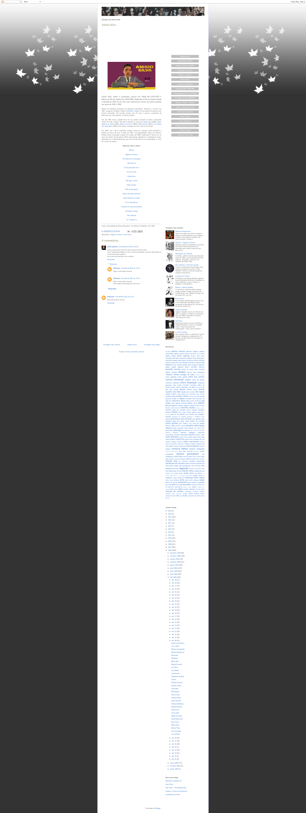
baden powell (171, 367)
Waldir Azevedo (176, 716)
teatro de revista (171, 482)
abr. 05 (174, 747)
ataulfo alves (187, 365)
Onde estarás (142, 124)
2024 (170, 511)
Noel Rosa (179, 321)
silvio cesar (169, 480)
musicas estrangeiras (172, 451)
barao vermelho (191, 367)
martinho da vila (199, 439)
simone (176, 480)
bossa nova (191, 372)
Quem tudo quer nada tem (132, 194)
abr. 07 (174, 741)
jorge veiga (185, 421)
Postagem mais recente (111, 345)
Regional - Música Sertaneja (185, 126)
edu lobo (176, 392)
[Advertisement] (131, 44)
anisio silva (127, 234)
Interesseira (147, 122)
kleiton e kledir (181, 425)
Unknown (116, 268)
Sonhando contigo (132, 111)
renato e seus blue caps (196, 468)
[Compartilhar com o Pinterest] (141, 231)
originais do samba (198, 459)
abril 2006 (173, 577)
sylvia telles (189, 480)
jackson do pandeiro (178, 414)
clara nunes (177, 385)
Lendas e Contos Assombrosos (176, 791)
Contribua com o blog (185, 135)
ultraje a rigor (187, 487)
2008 (170, 544)
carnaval (178, 379)
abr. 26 (174, 589)
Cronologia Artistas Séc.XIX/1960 (185, 93)
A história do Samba (182, 276)
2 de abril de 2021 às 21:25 (130, 278)
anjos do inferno (187, 360)
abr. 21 (174, 604)
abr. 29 (174, 580)
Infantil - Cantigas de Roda (185, 107)
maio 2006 (174, 574)
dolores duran (192, 389)
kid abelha (200, 423)
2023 (170, 514)
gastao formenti (181, 403)
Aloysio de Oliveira (177, 643)
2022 (170, 517)
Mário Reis (175, 661)
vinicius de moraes (174, 491)
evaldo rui (175, 399)
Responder (111, 259)
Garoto (173, 679)
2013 (170, 529)
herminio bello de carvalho (176, 410)
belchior (201, 367)
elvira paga (181, 394)
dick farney (173, 389)
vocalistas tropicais (191, 491)
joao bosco (175, 419)
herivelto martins (188, 408)
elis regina (199, 392)
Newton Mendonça (177, 652)
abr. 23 (174, 598)
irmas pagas (182, 412)
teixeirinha (182, 482)
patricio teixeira (190, 463)
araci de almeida (181, 362)
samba (195, 475)
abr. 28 (174, 583)
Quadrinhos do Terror (173, 794)
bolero (182, 372)
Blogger (157, 808)
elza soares (200, 394)
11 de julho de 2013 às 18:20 (128, 247)
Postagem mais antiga (152, 345)
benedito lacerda (173, 369)
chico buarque (188, 382)
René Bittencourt (177, 719)
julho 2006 (174, 568)
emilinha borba (171, 396)
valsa (180, 489)
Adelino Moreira (176, 707)
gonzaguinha (172, 405)
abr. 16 (174, 619)
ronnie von (169, 473)
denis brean (200, 387)
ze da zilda (175, 496)
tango (202, 480)
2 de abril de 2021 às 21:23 (130, 268)
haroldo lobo (194, 405)
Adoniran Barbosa (177, 704)
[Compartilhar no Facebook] (139, 231)
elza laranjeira (191, 394)
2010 (170, 538)
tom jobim (187, 484)
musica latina (180, 448)
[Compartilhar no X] (137, 231)
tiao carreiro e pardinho (196, 482)
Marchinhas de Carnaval (183, 254)
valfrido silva (173, 489)
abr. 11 (174, 634)
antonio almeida (199, 360)
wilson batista (194, 494)
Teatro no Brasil (185, 130)
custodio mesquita (189, 385)
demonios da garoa (188, 387)
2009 (170, 541)
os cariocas (183, 461)
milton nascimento (191, 442)
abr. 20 (174, 607)
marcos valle (199, 435)
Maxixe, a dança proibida (184, 287)
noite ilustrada (187, 456)
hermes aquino (200, 408)
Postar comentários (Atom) (134, 352)
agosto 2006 (174, 565)
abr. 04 (174, 750)
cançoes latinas (200, 374)
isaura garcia (191, 412)
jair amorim (190, 414)
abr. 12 (174, 631)
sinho (182, 480)
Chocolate (174, 689)
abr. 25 (174, 592)
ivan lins (200, 412)
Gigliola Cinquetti (181, 310)
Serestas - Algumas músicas (185, 242)
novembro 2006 (175, 556)
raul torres (175, 468)
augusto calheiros (198, 365)
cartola (188, 380)
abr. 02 (174, 756)
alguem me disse (117, 234)
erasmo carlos (182, 396)
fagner (182, 398)
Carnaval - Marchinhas (185, 84)
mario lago (200, 437)
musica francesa (180, 446)
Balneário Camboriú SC (174, 781)
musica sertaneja (197, 449)
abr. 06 (174, 744)
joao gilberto (197, 419)
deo (167, 389)
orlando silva (171, 461)
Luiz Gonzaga (176, 731)
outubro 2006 (174, 559)
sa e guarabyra (181, 475)
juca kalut (192, 423)
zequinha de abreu (194, 496)
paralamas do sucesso (175, 463)
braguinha (201, 372)
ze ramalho (183, 496)
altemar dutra (191, 358)
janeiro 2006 (174, 769)
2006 (170, 550)
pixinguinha (186, 466)
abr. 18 (174, 613)
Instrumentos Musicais (185, 112)
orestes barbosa (185, 459)
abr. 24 (174, 595)
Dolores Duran (176, 686)
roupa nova (188, 473)
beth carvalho (199, 369)
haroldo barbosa (183, 405)
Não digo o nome (131, 181)
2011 (170, 535)
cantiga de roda (187, 375)
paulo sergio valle (175, 466)
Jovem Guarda (185, 116)
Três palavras (131, 215)
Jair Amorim (175, 673)
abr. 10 (174, 637)
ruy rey (172, 475)
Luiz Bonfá (175, 670)
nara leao (182, 451)
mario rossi (189, 439)
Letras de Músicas (185, 121)
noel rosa (178, 456)
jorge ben (175, 421)
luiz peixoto (186, 430)
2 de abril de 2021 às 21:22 (124, 297)
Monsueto (174, 655)
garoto (173, 403)
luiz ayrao (197, 428)
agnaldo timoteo (184, 353)
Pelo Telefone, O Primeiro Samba (187, 265)
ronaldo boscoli (199, 471)
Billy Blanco (175, 692)
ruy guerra (198, 473)
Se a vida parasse (131, 202)
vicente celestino (189, 489)
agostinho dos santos (197, 353)
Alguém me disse (132, 154)
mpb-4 (171, 446)
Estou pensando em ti (131, 167)
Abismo (131, 150)
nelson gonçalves (187, 453)
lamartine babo (192, 426)
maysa (174, 442)
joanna (168, 419)
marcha (191, 435)
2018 (170, 520)
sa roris (189, 475)
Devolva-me (131, 163)
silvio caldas (199, 478)
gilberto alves (192, 403)
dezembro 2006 (175, 553)
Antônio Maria (176, 698)
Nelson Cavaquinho (178, 649)
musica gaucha (192, 446)
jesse (202, 416)
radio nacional (196, 466)
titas (174, 484)
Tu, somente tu (131, 220)
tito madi (179, 485)
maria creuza (183, 437)
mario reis (180, 439)
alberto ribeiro (171, 356)
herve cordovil (192, 410)
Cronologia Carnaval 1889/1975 (185, 98)
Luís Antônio (175, 734)
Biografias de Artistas (185, 70)
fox (170, 401)
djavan (182, 389)
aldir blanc (175, 358)
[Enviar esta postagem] (128, 231)
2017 (170, 523)
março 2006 (174, 763)
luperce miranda (172, 432)
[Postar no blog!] (135, 231)
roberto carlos (188, 471)
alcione (193, 356)
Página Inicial (185, 56)
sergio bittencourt (178, 478)
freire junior (190, 401)
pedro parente (112, 247)
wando (185, 493)
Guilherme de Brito (177, 676)
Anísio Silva (175, 695)
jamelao (168, 417)
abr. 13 (174, 628)
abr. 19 (174, 610)
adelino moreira (178, 351)
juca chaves (183, 423)
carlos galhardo (171, 377)
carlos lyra (192, 377)
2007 (170, 547)
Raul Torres (175, 722)
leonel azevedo (177, 428)
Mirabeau (174, 658)
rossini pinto (178, 473)
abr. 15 (174, 622)
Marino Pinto (175, 728)
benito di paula (187, 369)
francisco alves (178, 401)
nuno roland (197, 456)
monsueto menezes (177, 444)
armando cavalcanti (194, 362)
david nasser (175, 387)
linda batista (188, 428)
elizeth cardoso (171, 394)
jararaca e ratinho (193, 416)
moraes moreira (190, 444)
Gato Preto (169, 784)
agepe (176, 354)
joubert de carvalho (197, 421)
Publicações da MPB (185, 61)
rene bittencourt (171, 471)
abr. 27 (174, 586)
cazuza (176, 383)
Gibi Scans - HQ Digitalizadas (176, 788)
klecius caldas (170, 426)
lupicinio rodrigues (188, 432)
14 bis (168, 351)
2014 (170, 526)
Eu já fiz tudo (131, 172)
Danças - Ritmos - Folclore (185, 102)
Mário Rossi (175, 725)
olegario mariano (174, 459)
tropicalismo (178, 487)
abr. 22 (174, 601)
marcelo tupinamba (181, 435)
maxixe (168, 442)
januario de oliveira (179, 416)
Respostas (113, 264)
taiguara (196, 480)
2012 (170, 532)
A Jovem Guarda (181, 332)
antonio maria (170, 362)
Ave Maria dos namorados (131, 159)
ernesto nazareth (194, 396)
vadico (194, 487)
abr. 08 (174, 738)
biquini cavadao (171, 372)
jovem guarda (172, 423)
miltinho (179, 441)
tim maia (169, 485)
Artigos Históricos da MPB (185, 66)
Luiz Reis (174, 667)
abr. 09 (174, 640)
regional (183, 468)
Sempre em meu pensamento (131, 207)
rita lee (179, 471)
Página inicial (132, 345)
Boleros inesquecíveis (183, 231)
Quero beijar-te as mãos (131, 198)
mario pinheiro (170, 439)
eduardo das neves (188, 392)
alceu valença (183, 356)
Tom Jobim (175, 646)
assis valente (177, 365)
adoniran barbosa (192, 351)
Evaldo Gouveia (176, 682)
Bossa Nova (185, 79)
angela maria (177, 360)
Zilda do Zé (175, 710)
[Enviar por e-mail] (132, 231)
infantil (174, 412)
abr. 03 (174, 753)
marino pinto (192, 437)
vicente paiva (200, 489)
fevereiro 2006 (175, 766)
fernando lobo (190, 399)
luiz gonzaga (175, 430)
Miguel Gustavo (176, 664)
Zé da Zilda (175, 713)
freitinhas (198, 401)
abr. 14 (174, 625)
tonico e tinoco (197, 485)
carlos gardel (182, 377)
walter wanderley (177, 493)
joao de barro (186, 419)
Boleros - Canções (185, 75)
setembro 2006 (175, 562)
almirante (183, 358)
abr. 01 (174, 759)
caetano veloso (172, 375)
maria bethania (172, 437)
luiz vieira (193, 430)
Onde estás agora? (131, 189)
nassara (190, 451)
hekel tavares (175, 408)
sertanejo (189, 478)
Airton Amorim (176, 701)
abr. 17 (174, 616)
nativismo (196, 451)
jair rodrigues (199, 414)
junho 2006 (174, 571)
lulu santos (200, 430)
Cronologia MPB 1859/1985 (185, 89)
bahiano (180, 367)
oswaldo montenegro (196, 461)
